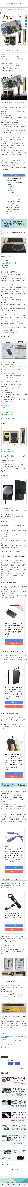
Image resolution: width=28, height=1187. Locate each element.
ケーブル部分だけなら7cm (14, 211)
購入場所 (12, 192)
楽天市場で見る (14, 643)
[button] (25, 580)
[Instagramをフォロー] (14, 1063)
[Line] (26, 19)
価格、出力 (12, 186)
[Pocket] (26, 16)
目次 (12, 175)
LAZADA (4, 538)
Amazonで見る (14, 640)
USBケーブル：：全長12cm (12, 207)
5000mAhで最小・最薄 (15, 199)
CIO (9, 821)
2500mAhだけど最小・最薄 (16, 205)
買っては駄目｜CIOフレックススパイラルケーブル (20, 1038)
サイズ (11, 188)
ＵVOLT (7, 362)
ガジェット (5, 1057)
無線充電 (12, 190)
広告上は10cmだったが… (14, 209)
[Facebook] (26, 25)
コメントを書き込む (14, 1169)
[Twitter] (26, 22)
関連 (8, 214)
